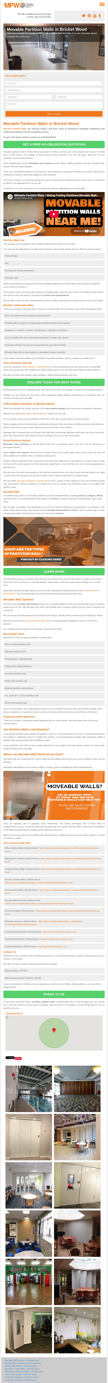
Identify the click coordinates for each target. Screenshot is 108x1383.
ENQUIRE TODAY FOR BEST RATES (54, 382)
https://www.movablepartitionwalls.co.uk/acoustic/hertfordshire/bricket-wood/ (39, 882)
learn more (54, 571)
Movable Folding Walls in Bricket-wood (22, 1369)
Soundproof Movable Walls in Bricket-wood (24, 1371)
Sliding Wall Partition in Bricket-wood (21, 1366)
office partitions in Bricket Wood (36, 367)
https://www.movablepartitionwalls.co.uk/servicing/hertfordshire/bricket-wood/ (39, 903)
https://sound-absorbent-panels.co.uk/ (60, 932)
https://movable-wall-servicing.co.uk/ (56, 939)
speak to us (54, 994)
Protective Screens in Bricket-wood (20, 1380)
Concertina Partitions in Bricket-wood (21, 1377)
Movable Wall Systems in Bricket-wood (22, 1360)
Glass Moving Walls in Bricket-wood (21, 1374)
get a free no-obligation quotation (53, 144)
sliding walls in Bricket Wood (32, 413)
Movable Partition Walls (15, 129)
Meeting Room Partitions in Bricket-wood (23, 1363)
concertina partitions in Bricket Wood (33, 481)
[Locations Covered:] (4, 4)
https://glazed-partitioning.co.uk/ (52, 946)
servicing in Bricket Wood (35, 621)
